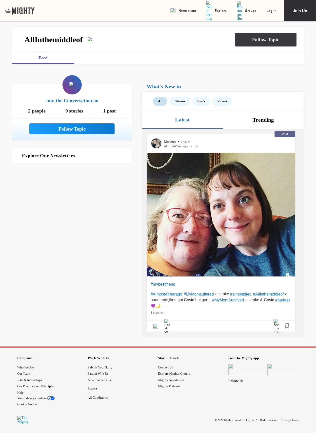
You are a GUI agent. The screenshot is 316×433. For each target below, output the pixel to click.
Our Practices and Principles (36, 386)
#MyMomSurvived (228, 300)
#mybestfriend (163, 284)
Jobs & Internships (29, 380)
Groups (250, 10)
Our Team (23, 373)
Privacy (285, 420)
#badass (282, 300)
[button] (265, 39)
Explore (220, 10)
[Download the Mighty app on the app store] (246, 369)
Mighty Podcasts (169, 386)
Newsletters (187, 10)
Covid (189, 300)
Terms (295, 420)
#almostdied (241, 294)
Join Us (300, 10)
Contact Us (165, 367)
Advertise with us (99, 380)
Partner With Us (98, 373)
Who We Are (25, 367)
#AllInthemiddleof (268, 294)
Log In (271, 10)
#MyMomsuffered (199, 294)
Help (20, 392)
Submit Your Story (100, 367)
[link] (20, 10)
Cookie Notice (27, 404)
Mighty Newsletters (171, 380)
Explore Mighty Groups (174, 373)
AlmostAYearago (176, 146)
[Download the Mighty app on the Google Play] (285, 369)
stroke (223, 294)
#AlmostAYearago (166, 294)
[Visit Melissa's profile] (156, 143)
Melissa (170, 142)
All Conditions (98, 397)
